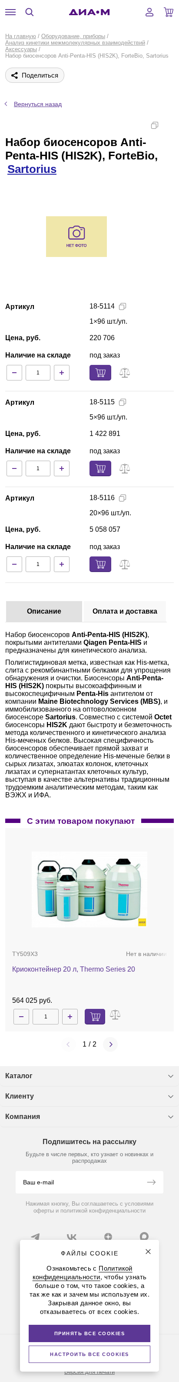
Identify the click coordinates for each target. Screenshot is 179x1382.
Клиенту (19, 1096)
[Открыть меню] (10, 12)
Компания (22, 1116)
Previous (68, 1044)
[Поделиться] (168, 125)
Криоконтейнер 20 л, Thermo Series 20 (73, 969)
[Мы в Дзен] (108, 1237)
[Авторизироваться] (149, 12)
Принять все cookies (89, 1333)
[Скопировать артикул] (122, 306)
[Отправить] (151, 1183)
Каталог (19, 1076)
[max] (144, 1236)
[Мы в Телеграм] (35, 1237)
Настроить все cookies (89, 1354)
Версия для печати (89, 1372)
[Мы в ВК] (71, 1237)
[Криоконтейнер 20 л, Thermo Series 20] (89, 889)
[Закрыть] (148, 1251)
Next (110, 1044)
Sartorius (31, 169)
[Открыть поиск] (29, 12)
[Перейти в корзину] (168, 12)
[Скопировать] (154, 125)
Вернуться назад (38, 104)
